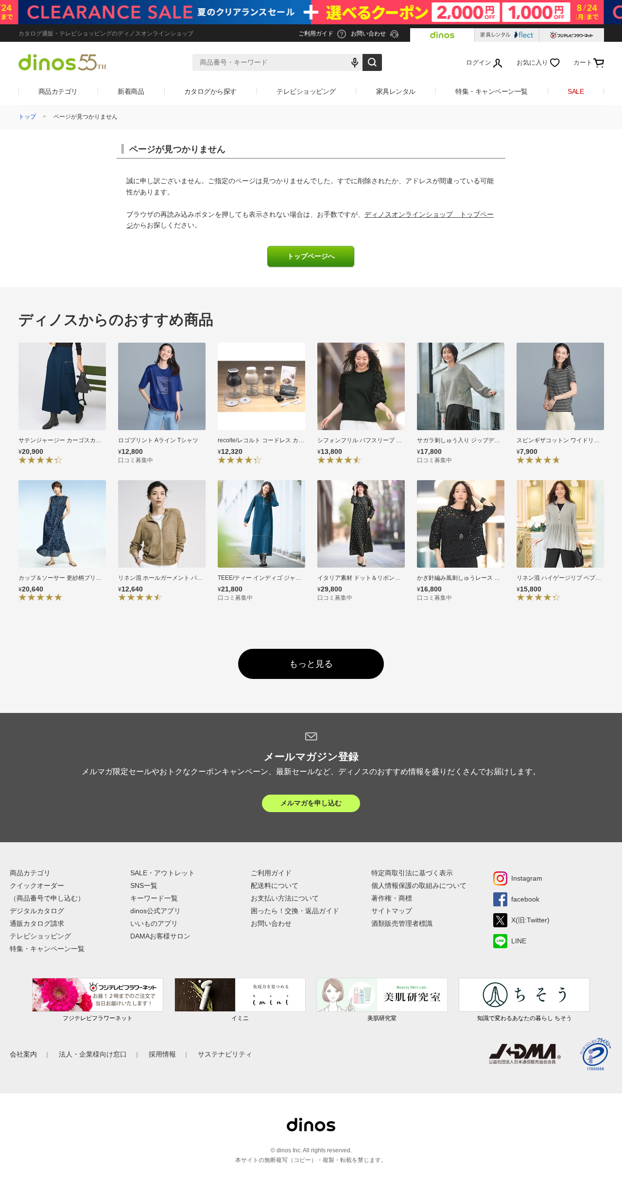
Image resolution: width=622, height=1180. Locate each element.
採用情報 (162, 1054)
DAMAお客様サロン (160, 936)
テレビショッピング (306, 91)
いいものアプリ (154, 923)
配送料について (274, 885)
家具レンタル (395, 91)
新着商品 (131, 91)
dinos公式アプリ (155, 911)
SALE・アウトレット (162, 873)
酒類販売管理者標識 (401, 923)
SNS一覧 (143, 885)
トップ (27, 116)
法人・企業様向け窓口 (93, 1054)
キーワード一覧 (154, 898)
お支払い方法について (285, 898)
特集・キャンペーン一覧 (491, 91)
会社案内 (23, 1054)
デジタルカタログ (37, 911)
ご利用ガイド (271, 873)
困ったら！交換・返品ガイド (295, 911)
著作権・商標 (391, 898)
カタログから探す (210, 91)
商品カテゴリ (58, 91)
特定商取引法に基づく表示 (412, 873)
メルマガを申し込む (311, 803)
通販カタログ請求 (37, 923)
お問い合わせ (271, 923)
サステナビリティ (225, 1054)
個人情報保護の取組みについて (418, 885)
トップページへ (311, 256)
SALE (576, 91)
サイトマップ (391, 911)
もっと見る (311, 664)
